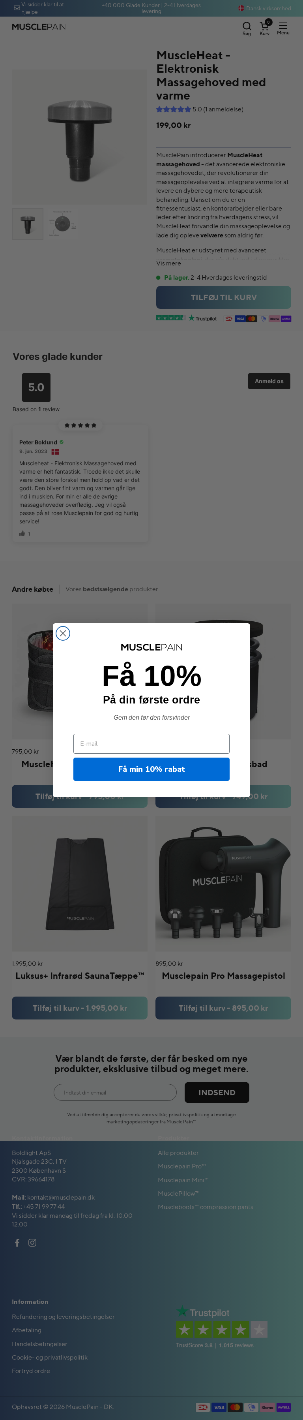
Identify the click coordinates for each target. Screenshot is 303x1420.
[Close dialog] (63, 633)
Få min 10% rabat (151, 769)
